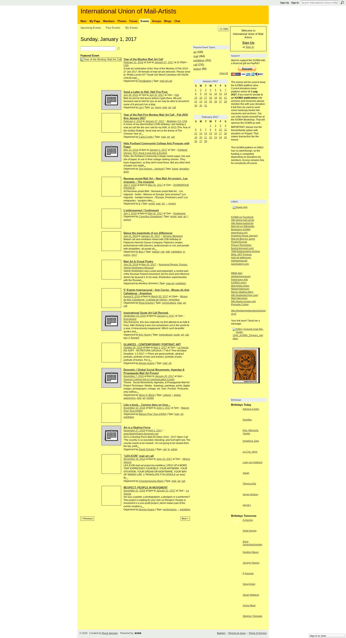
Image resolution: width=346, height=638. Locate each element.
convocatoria (169, 302)
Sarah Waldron (251, 595)
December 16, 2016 (134, 459)
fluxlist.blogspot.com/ (242, 248)
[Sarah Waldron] (236, 598)
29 (195, 105)
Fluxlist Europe (239, 242)
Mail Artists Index (240, 285)
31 (205, 105)
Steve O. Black (147, 395)
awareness (130, 398)
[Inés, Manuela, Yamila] (236, 434)
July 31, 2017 (156, 95)
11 (210, 93)
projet (152, 203)
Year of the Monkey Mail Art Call (143, 59)
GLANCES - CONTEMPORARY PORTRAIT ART (152, 344)
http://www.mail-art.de (242, 220)
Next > (185, 518)
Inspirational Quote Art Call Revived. (146, 312)
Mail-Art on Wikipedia (242, 226)
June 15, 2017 (164, 459)
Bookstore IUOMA (240, 229)
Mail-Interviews (239, 298)
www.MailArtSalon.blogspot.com (141, 433)
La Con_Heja (250, 451)
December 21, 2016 (134, 490)
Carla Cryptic (146, 136)
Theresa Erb (249, 483)
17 (205, 97)
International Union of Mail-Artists (128, 11)
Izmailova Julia (251, 441)
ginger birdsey (250, 494)
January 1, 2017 (158, 150)
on (152, 107)
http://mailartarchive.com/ (244, 295)
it (129, 337)
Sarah (246, 473)
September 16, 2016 (135, 315)
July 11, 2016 (131, 236)
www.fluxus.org (239, 232)
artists (174, 449)
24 (205, 101)
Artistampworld (239, 260)
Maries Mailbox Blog (242, 292)
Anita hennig (249, 530)
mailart (155, 251)
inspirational (165, 334)
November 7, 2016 (134, 376)
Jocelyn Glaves (251, 562)
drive (126, 171)
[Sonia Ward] (236, 609)
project (172, 203)
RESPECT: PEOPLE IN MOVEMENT (146, 487)
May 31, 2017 (155, 185)
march (127, 255)
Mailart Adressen (240, 288)
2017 (134, 255)
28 (225, 101)
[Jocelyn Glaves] (236, 566)
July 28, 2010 (131, 95)
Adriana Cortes (251, 409)
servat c (247, 505)
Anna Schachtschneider (252, 543)
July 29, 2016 (131, 264)
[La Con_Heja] (236, 455)
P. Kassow (248, 573)
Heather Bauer (251, 552)
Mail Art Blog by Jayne (243, 239)
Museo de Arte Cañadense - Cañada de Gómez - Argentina (156, 298)
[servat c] (236, 508)
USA (126, 65)
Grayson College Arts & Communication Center (149, 379)
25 (210, 101)
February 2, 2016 (133, 121)
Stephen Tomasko (252, 616)
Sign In (295, 2)
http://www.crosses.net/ (243, 301)
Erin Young (145, 334)
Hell (177, 95)
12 (215, 93)
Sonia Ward (249, 605)
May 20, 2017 (148, 264)
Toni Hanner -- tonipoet (151, 168)
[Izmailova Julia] (236, 444)
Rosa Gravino (146, 302)
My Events (131, 27)
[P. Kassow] (236, 577)
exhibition (176, 251)
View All (223, 73)
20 (220, 97)
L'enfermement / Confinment (141, 210)
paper (175, 168)
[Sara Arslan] (236, 587)
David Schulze (147, 449)
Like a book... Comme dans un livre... (147, 404)
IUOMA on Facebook (242, 217)
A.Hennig (248, 520)
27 (220, 101)
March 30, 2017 (159, 296)
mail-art (170, 283)
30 (200, 105)
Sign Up (284, 2)
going (158, 107)
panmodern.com (240, 264)
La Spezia (183, 347)
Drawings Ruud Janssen (244, 235)
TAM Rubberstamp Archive (245, 251)
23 (200, 101)
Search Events (119, 49)
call (174, 107)
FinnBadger (145, 81)
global (177, 395)
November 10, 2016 (134, 407)
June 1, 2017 (163, 407)
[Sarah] (236, 476)
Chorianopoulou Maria (151, 481)
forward (135, 337)
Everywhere (130, 319)
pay (125, 337)
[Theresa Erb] (236, 487)
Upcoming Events (90, 27)
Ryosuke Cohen (240, 304)
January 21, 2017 (165, 490)
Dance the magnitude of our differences (148, 233)
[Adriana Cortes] (236, 412)
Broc (141, 251)
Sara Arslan (249, 584)
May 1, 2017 (160, 347)
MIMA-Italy (236, 273)
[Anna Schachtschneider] (236, 545)
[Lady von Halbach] (236, 466)
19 (215, 97)
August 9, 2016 (132, 296)
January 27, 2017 (164, 62)
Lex (141, 107)
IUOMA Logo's (238, 282)
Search (342, 2)
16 (200, 97)
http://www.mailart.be (242, 223)
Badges (221, 633)
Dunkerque (179, 213)
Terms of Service (258, 633)
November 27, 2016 (134, 430)
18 (210, 97)
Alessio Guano (147, 363)
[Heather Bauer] (236, 555)
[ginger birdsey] (236, 498)
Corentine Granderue (150, 216)
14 (225, 93)
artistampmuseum (240, 276)
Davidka (247, 419)
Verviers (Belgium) (173, 236)
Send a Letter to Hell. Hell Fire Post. (146, 91)
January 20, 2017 (164, 376)
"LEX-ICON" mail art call (139, 455)
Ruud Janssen (110, 633)
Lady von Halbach (253, 462)
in (184, 251)
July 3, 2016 (130, 185)
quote (177, 334)
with (168, 251)
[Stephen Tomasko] (236, 619)
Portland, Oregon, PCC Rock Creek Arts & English (156, 152)
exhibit (150, 398)
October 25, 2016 (133, 347)
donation (184, 168)
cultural (167, 395)
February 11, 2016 (133, 62)
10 (205, 93)
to (169, 449)
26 (215, 101)
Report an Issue (237, 633)
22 (195, 101)
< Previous (87, 518)
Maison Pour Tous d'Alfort (152, 414)
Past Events (113, 27)
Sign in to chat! (318, 636)
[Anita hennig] (236, 534)
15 (195, 97)
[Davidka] (236, 423)
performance (170, 509)
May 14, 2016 (131, 150)
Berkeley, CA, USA (177, 121)
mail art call (166, 81)
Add (225, 28)
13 (220, 93)
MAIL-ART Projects (241, 254)
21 (225, 97)
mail (164, 107)
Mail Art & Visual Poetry (138, 261)
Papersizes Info (239, 279)
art (169, 107)
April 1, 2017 (155, 430)
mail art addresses (241, 257)
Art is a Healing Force (137, 427)
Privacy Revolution (241, 245)
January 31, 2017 (150, 236)
